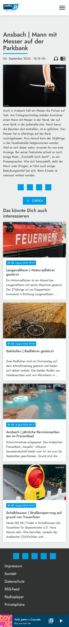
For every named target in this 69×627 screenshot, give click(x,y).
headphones (56, 58)
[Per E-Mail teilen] (48, 187)
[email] (53, 556)
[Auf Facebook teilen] (21, 187)
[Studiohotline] (44, 556)
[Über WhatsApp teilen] (39, 187)
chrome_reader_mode (63, 58)
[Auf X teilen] (30, 187)
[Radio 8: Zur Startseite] (30, 8)
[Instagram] (25, 556)
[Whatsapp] (34, 556)
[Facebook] (16, 556)
